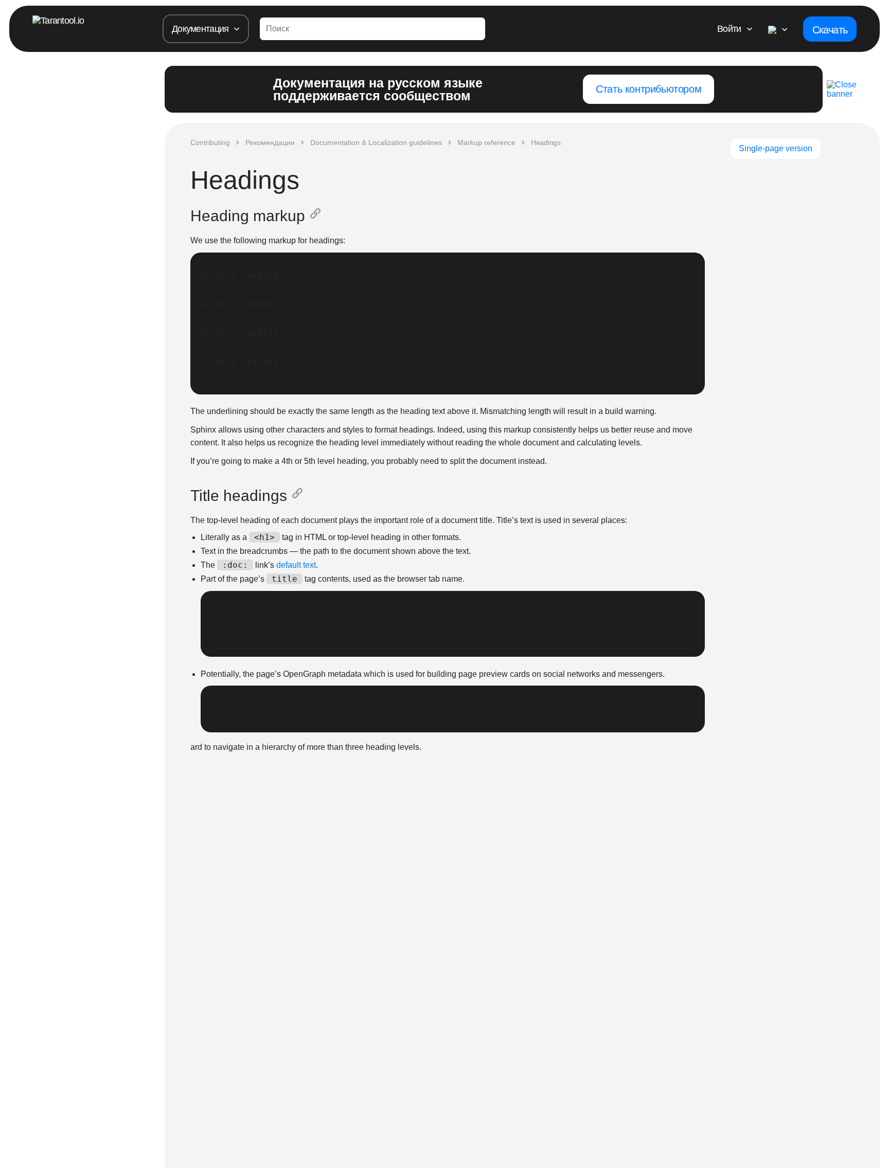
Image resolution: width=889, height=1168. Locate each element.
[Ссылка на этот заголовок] (317, 216)
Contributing (210, 142)
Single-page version (775, 148)
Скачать (829, 29)
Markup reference (486, 142)
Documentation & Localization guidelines (376, 142)
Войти (729, 29)
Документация (200, 29)
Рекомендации (270, 142)
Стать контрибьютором (648, 89)
